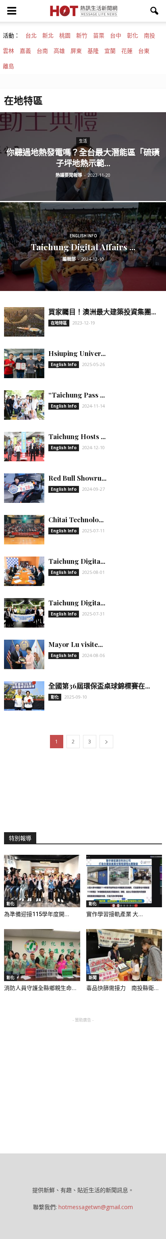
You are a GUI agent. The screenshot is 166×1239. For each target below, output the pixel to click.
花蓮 (127, 51)
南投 (149, 35)
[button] (154, 11)
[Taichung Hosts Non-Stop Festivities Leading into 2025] (24, 446)
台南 (42, 51)
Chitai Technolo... (76, 519)
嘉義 (25, 51)
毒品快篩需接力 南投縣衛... (122, 988)
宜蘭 (110, 51)
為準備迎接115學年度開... (36, 914)
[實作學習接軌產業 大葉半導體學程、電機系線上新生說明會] (124, 881)
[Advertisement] (83, 1074)
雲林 (8, 51)
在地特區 (59, 323)
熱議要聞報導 (69, 175)
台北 (31, 35)
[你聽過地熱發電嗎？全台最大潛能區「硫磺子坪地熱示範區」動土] (83, 184)
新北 (48, 35)
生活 (83, 141)
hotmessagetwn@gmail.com (95, 1207)
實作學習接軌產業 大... (114, 914)
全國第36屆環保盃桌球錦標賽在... (99, 685)
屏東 (76, 51)
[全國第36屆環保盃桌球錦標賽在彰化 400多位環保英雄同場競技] (24, 696)
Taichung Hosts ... (77, 436)
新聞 (93, 977)
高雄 (59, 51)
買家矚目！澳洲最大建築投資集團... (102, 311)
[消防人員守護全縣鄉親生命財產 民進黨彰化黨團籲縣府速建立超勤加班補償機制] (42, 955)
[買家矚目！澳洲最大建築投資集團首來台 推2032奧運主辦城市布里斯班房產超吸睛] (24, 322)
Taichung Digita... (76, 561)
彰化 (132, 35)
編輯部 (69, 259)
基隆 (93, 51)
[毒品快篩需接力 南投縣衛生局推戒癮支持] (124, 955)
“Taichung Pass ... (76, 394)
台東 (143, 51)
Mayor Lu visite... (75, 644)
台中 (115, 35)
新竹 (81, 35)
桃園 (65, 35)
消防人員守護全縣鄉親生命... (40, 988)
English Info (83, 236)
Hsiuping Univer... (77, 353)
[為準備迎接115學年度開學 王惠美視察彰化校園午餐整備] (42, 881)
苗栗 (98, 35)
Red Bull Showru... (77, 477)
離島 (8, 66)
